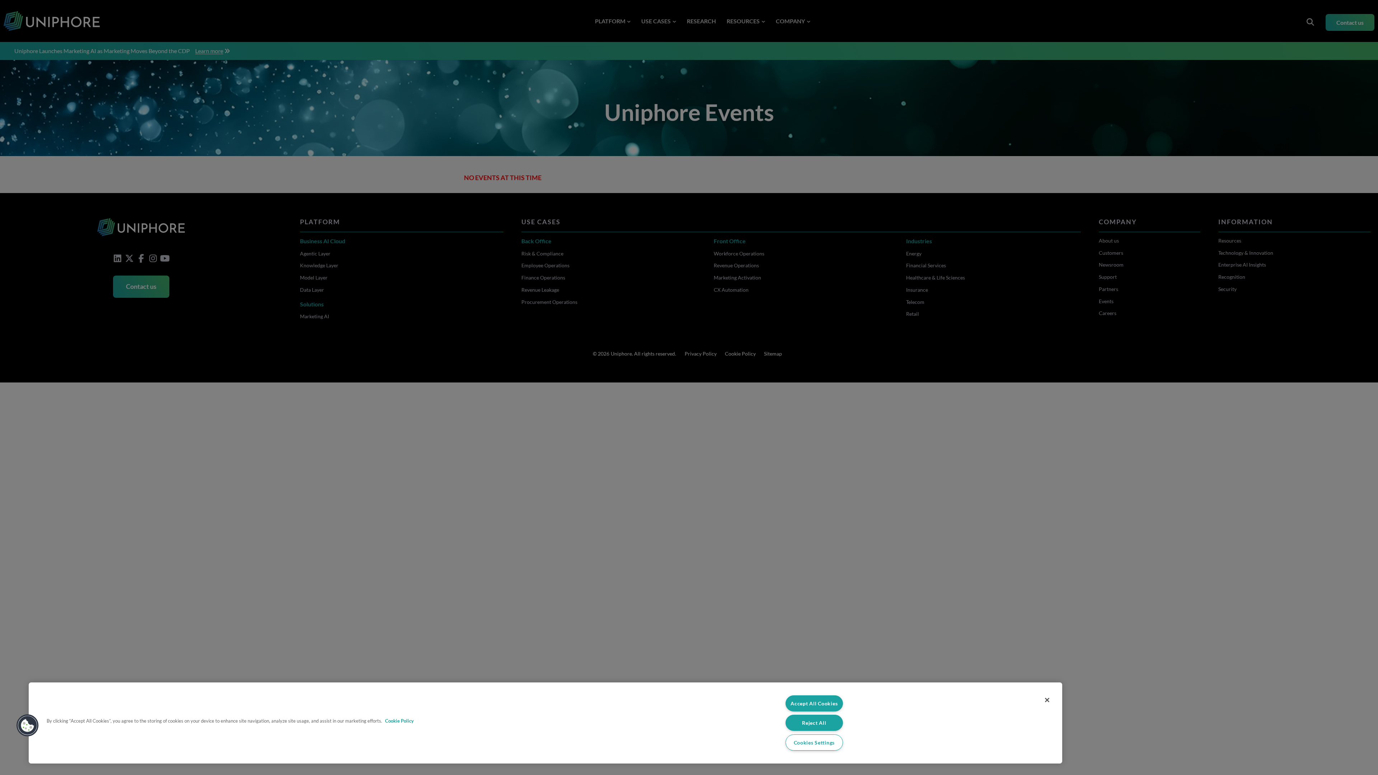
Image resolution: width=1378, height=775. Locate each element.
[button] (27, 725)
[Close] (1047, 700)
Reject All (814, 723)
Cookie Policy (399, 721)
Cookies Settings (814, 742)
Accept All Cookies (814, 703)
